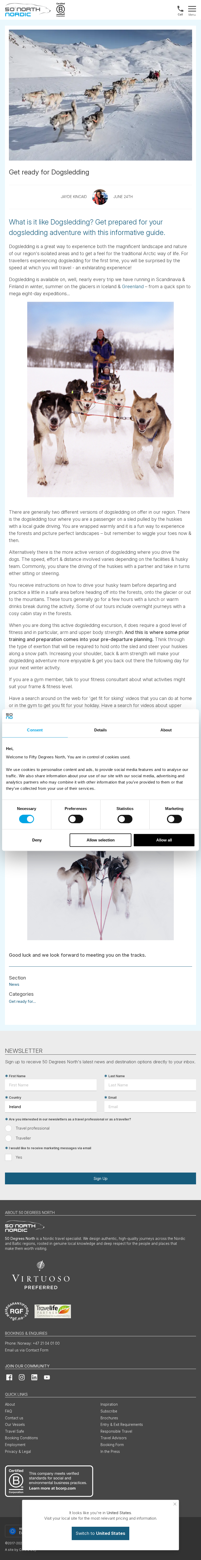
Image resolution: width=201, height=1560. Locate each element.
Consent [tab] (35, 730)
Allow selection (101, 840)
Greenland (133, 286)
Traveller (23, 1138)
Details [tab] (100, 730)
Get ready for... (22, 1001)
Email (112, 1097)
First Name (17, 1076)
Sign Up (100, 1178)
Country (15, 1097)
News (14, 984)
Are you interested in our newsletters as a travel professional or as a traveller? (70, 1119)
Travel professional (32, 1128)
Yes (19, 1157)
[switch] (75, 819)
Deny (37, 840)
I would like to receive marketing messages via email (50, 1148)
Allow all (164, 840)
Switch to (100, 1533)
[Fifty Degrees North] (28, 10)
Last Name (116, 1076)
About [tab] (166, 730)
